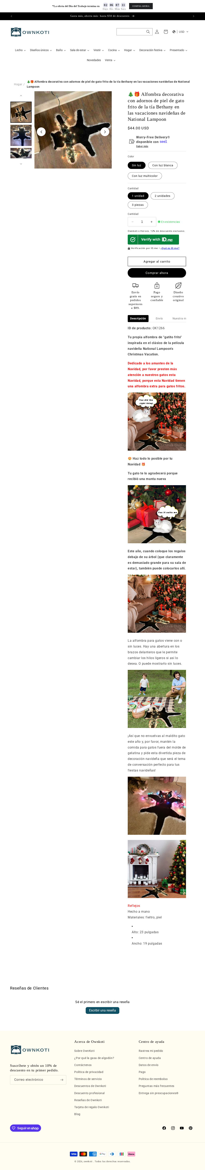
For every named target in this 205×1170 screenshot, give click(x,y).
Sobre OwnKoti (84, 1050)
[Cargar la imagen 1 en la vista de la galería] (21, 112)
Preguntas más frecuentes (156, 1086)
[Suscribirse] (61, 1080)
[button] (135, 31)
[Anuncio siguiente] (193, 16)
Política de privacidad (88, 1072)
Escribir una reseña (102, 1010)
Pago (142, 1072)
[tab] (138, 318)
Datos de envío (149, 1065)
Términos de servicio (88, 1079)
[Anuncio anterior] (11, 16)
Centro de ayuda (150, 1058)
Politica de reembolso (153, 1079)
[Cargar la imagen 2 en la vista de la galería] (21, 135)
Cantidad (133, 213)
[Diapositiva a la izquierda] (41, 131)
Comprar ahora (157, 273)
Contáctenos (83, 1065)
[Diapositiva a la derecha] (104, 131)
